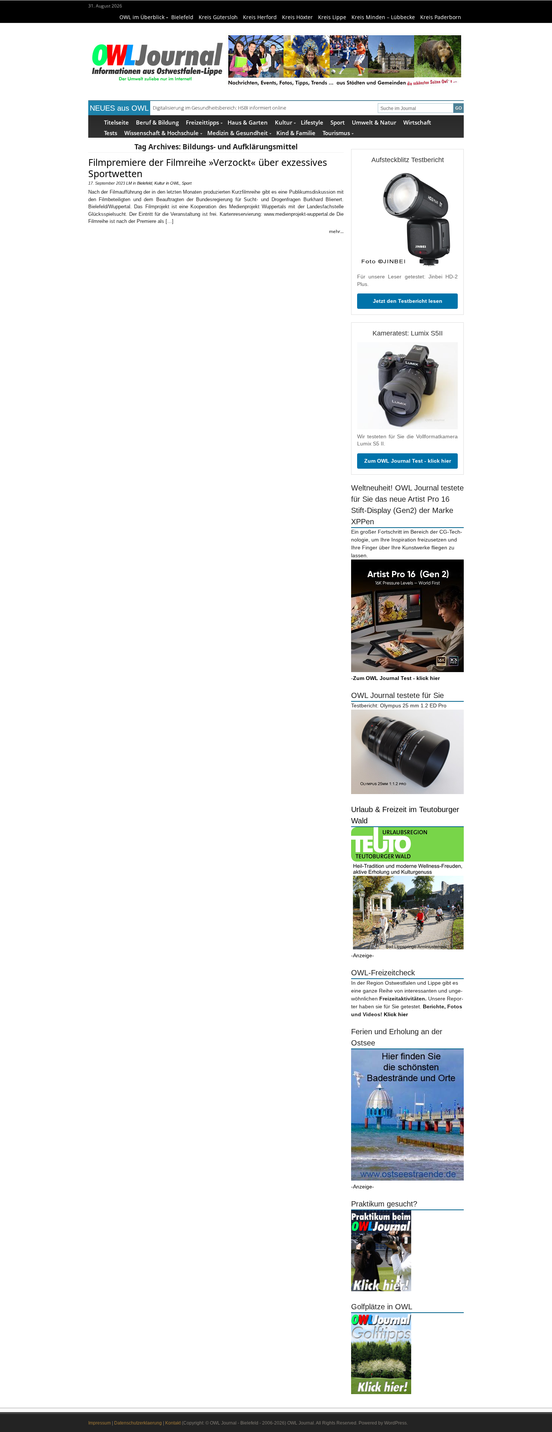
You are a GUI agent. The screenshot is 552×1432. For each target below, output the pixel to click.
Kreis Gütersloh (218, 17)
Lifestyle (312, 122)
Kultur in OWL (166, 183)
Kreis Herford (260, 17)
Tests (110, 132)
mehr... (336, 231)
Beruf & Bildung (157, 122)
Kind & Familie (295, 132)
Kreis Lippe (332, 17)
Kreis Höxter (297, 17)
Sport (337, 122)
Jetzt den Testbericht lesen (407, 301)
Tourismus (336, 132)
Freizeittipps (202, 122)
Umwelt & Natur (374, 122)
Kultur (283, 122)
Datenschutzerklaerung (138, 1423)
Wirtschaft (417, 122)
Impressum (99, 1423)
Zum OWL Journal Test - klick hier (407, 461)
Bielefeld (182, 17)
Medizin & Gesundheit (237, 132)
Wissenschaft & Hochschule (161, 132)
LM (129, 183)
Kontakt (173, 1423)
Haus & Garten (248, 122)
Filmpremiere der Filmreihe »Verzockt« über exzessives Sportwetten (207, 168)
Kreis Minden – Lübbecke (383, 17)
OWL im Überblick (141, 17)
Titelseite (116, 122)
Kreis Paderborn (440, 17)
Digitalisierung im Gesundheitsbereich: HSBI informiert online (219, 107)
